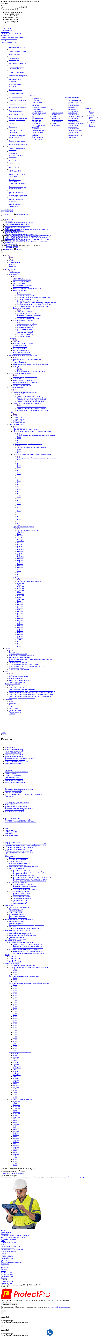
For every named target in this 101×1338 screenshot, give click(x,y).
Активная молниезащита (14, 756)
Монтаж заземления (7, 1248)
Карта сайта (5, 1264)
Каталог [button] (3, 216)
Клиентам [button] (4, 221)
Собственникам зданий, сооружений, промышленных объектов (26, 229)
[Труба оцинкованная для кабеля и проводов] (18, 185)
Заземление (8, 221)
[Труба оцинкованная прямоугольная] (18, 203)
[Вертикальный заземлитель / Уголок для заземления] (18, 116)
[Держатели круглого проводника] (18, 129)
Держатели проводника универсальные (19, 808)
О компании (13, 703)
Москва (11, 260)
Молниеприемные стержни (15, 749)
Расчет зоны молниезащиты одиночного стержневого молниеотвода (28, 235)
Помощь (3, 1253)
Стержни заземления (13, 775)
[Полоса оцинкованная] (18, 109)
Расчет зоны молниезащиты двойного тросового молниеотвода (26, 241)
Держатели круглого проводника (17, 806)
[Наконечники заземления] (18, 102)
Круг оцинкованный (13, 792)
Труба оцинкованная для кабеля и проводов (31, 447)
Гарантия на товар (12, 247)
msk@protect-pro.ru (7, 211)
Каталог (3, 1230)
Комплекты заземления (20, 391)
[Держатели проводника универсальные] (18, 134)
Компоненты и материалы (25, 311)
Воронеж (12, 264)
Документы (5, 1260)
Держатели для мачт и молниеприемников (20, 758)
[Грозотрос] (18, 122)
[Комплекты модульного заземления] (18, 146)
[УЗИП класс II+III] (18, 169)
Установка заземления (12, 232)
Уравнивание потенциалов (14, 811)
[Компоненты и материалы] (18, 74)
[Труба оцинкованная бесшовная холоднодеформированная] (18, 190)
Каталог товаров (14, 273)
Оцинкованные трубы (20, 428)
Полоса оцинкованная (13, 791)
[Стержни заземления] (18, 92)
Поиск (24, 7)
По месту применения (24, 294)
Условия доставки (7, 1257)
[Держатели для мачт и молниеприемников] (18, 65)
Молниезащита (10, 219)
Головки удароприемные (14, 779)
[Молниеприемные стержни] (18, 46)
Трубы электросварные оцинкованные (19, 853)
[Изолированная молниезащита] (18, 56)
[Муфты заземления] (18, 95)
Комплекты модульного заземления (28, 396)
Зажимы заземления (12, 773)
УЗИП (15, 415)
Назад (11, 257)
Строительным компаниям (14, 224)
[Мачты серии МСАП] (18, 53)
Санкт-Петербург (14, 262)
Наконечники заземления (14, 780)
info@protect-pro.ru (20, 1173)
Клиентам (12, 652)
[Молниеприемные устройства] (18, 77)
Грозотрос (20, 370)
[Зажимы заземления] (18, 88)
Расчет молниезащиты (16, 687)
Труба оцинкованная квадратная (27, 530)
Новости (9, 240)
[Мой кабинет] (2, 252)
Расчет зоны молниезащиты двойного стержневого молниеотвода (27, 237)
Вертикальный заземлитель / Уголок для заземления (23, 794)
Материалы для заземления (15, 782)
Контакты (4, 1278)
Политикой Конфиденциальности (79, 1177)
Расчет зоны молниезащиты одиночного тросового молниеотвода (27, 239)
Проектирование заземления (10, 1246)
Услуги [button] (3, 225)
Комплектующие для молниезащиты (25, 377)
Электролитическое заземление (16, 772)
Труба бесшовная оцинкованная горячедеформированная (36, 435)
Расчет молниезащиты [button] (8, 230)
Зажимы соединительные (14, 810)
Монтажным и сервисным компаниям (17, 226)
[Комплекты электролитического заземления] (18, 151)
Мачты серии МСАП (13, 753)
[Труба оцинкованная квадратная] (18, 197)
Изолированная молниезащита (16, 754)
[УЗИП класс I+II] (18, 162)
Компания (8, 239)
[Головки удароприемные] (18, 99)
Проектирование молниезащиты (12, 1249)
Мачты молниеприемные (14, 751)
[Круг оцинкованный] (18, 113)
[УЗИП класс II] (18, 166)
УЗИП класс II (10, 834)
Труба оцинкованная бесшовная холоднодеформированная (36, 458)
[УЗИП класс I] (18, 159)
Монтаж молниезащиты (9, 1251)
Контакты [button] (4, 240)
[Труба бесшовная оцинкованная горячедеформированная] (18, 178)
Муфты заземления (12, 777)
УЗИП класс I (10, 830)
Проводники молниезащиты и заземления (19, 223)
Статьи (3, 1265)
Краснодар (12, 266)
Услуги (11, 675)
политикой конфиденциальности (58, 1307)
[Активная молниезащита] (18, 62)
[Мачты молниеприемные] (18, 49)
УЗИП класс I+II (11, 832)
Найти (3, 1311)
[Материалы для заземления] (18, 106)
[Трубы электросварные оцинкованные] (18, 173)
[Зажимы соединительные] (18, 139)
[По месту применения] (18, 70)
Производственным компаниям (15, 227)
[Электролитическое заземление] (18, 83)
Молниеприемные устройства (27, 324)
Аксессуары (9, 804)
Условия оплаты (6, 1255)
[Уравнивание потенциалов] (18, 143)
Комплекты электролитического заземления (31, 407)
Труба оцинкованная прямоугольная (29, 581)
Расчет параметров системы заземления (18, 234)
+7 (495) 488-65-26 (7, 210)
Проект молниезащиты (12, 229)
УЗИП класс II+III (11, 835)
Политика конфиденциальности (11, 1262)
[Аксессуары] (18, 125)
